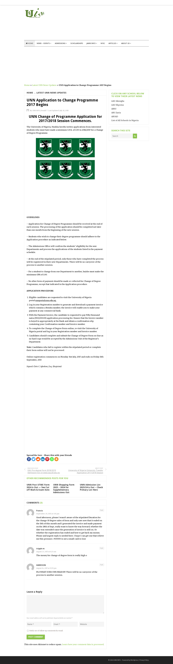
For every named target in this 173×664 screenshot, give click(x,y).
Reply (101, 510)
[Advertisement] (106, 23)
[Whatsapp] (52, 459)
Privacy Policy (144, 660)
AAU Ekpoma (117, 105)
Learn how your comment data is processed (83, 644)
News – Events (43, 43)
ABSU (113, 109)
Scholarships (76, 43)
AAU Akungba (117, 101)
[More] (56, 459)
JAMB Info (91, 43)
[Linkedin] (43, 459)
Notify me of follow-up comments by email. (46, 631)
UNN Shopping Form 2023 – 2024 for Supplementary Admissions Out (63, 488)
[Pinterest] (47, 459)
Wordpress (134, 660)
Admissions (60, 43)
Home (30, 43)
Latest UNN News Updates (44, 85)
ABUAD (114, 116)
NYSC (103, 43)
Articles (112, 43)
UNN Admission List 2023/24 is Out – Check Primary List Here (91, 487)
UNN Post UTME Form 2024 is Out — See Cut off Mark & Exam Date (38, 487)
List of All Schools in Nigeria (125, 120)
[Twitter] (33, 459)
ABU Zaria (116, 112)
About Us (125, 43)
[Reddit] (38, 459)
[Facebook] (29, 459)
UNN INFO (117, 660)
